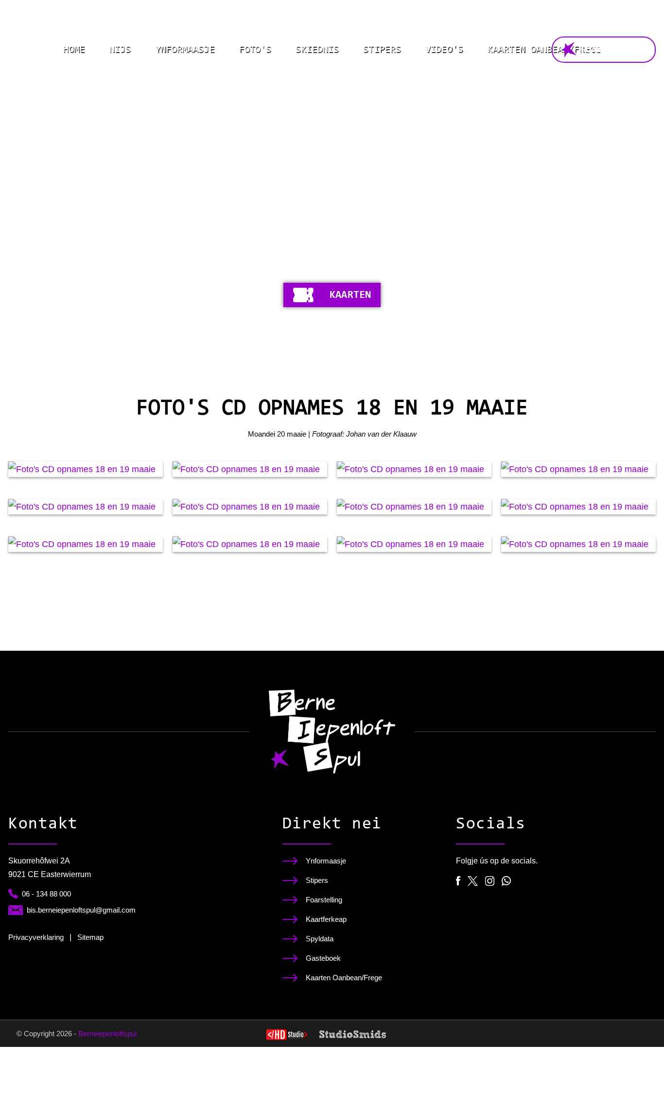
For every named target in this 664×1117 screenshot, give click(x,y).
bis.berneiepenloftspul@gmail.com (81, 910)
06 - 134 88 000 (46, 894)
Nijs (120, 50)
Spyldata (319, 938)
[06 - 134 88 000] (13, 893)
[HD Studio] (286, 1036)
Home (74, 50)
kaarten (350, 295)
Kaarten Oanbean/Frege (544, 50)
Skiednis (317, 50)
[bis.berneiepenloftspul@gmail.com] (15, 910)
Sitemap (90, 937)
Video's (444, 50)
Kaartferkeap (326, 919)
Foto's (255, 50)
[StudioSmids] (352, 1034)
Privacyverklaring (36, 937)
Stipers (382, 50)
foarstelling (612, 50)
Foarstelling (324, 900)
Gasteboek (323, 958)
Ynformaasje (184, 50)
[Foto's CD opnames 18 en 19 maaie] (85, 469)
